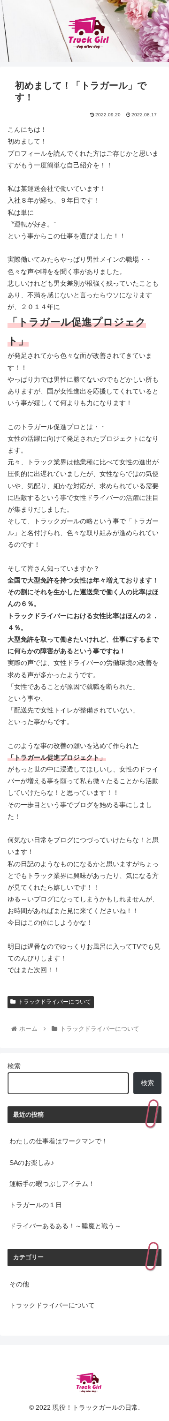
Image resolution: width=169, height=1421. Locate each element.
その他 (19, 1284)
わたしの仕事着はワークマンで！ (58, 1141)
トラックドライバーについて (54, 1001)
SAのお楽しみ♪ (31, 1162)
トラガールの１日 (35, 1205)
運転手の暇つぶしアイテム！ (52, 1183)
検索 (14, 1066)
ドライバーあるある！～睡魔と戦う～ (65, 1226)
